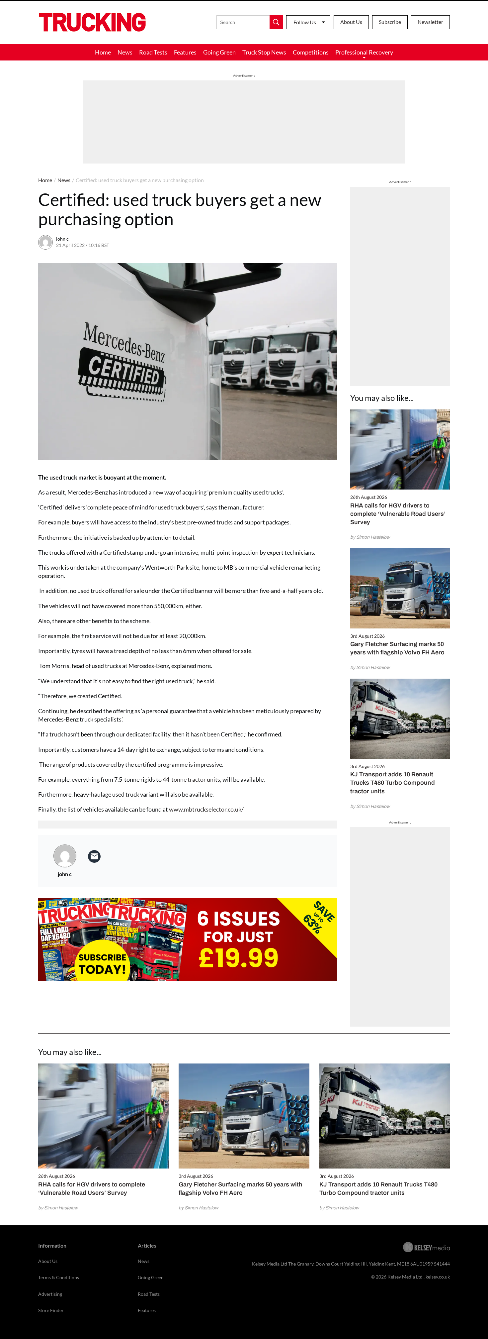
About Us (351, 22)
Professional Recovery (364, 52)
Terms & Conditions (58, 1277)
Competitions (311, 52)
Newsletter (430, 22)
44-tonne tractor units (191, 779)
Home (103, 52)
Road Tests (153, 52)
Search (276, 22)
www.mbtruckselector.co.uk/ (206, 809)
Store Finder (51, 1310)
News (125, 52)
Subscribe (390, 22)
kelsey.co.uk (438, 1277)
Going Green (219, 52)
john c (62, 239)
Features (185, 52)
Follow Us (304, 22)
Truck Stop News (264, 52)
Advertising (50, 1294)
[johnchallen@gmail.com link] (94, 856)
